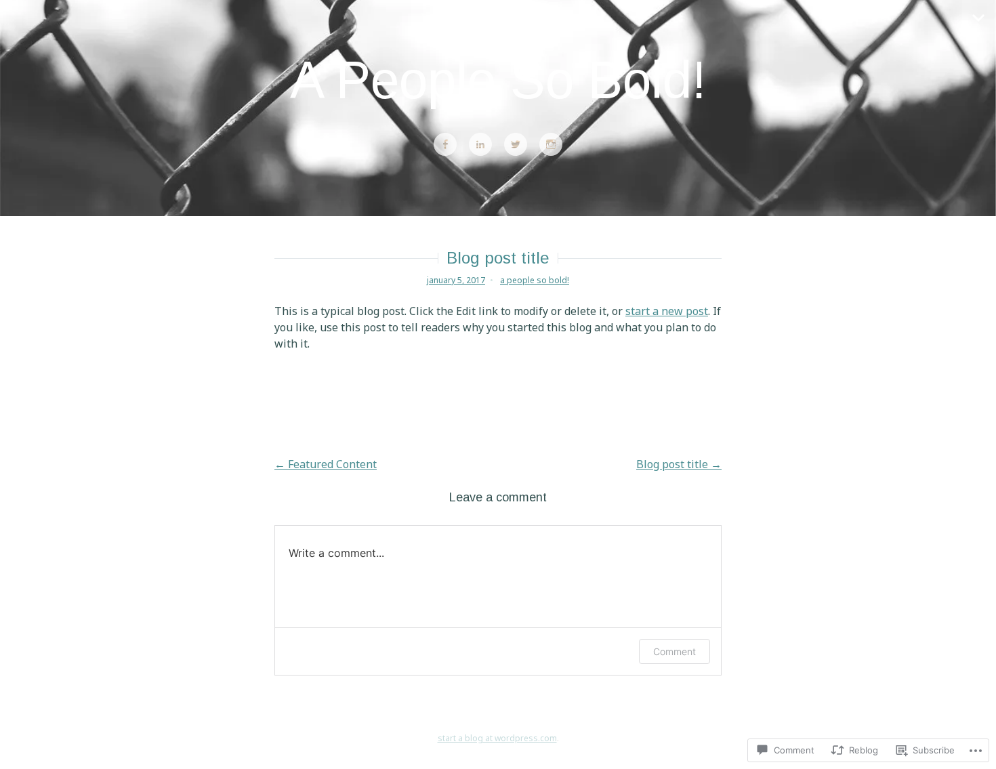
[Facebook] (445, 145)
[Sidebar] (979, 17)
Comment (674, 651)
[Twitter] (515, 145)
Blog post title (679, 464)
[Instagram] (551, 145)
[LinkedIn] (480, 145)
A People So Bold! (498, 80)
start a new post (666, 311)
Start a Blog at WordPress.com (497, 738)
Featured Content (325, 464)
